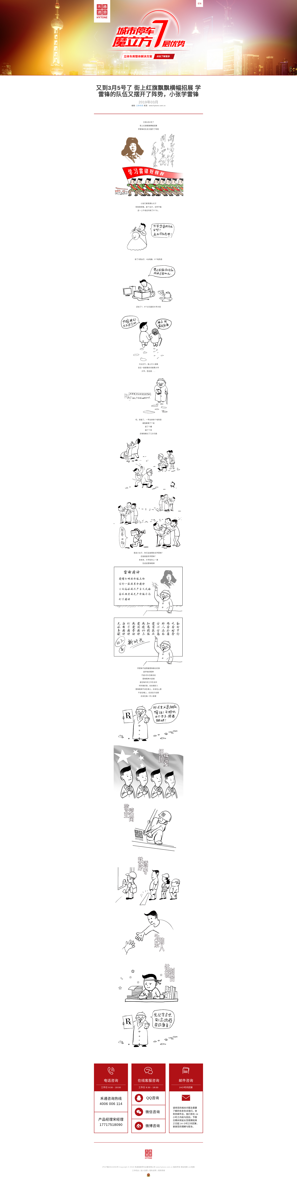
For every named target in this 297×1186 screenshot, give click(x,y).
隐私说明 (152, 1170)
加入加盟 (144, 1170)
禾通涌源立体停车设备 (101, 11)
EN (199, 3)
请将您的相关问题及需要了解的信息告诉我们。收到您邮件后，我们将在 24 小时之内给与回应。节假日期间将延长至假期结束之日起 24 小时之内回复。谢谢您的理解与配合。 (186, 1117)
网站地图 (184, 1167)
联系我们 (158, 72)
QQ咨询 (152, 1098)
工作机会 (135, 1170)
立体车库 (139, 105)
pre (95, 36)
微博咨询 (152, 1126)
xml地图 (191, 1167)
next (201, 36)
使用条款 (161, 1170)
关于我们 (102, 72)
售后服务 (139, 72)
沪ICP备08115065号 (110, 1167)
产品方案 (121, 72)
